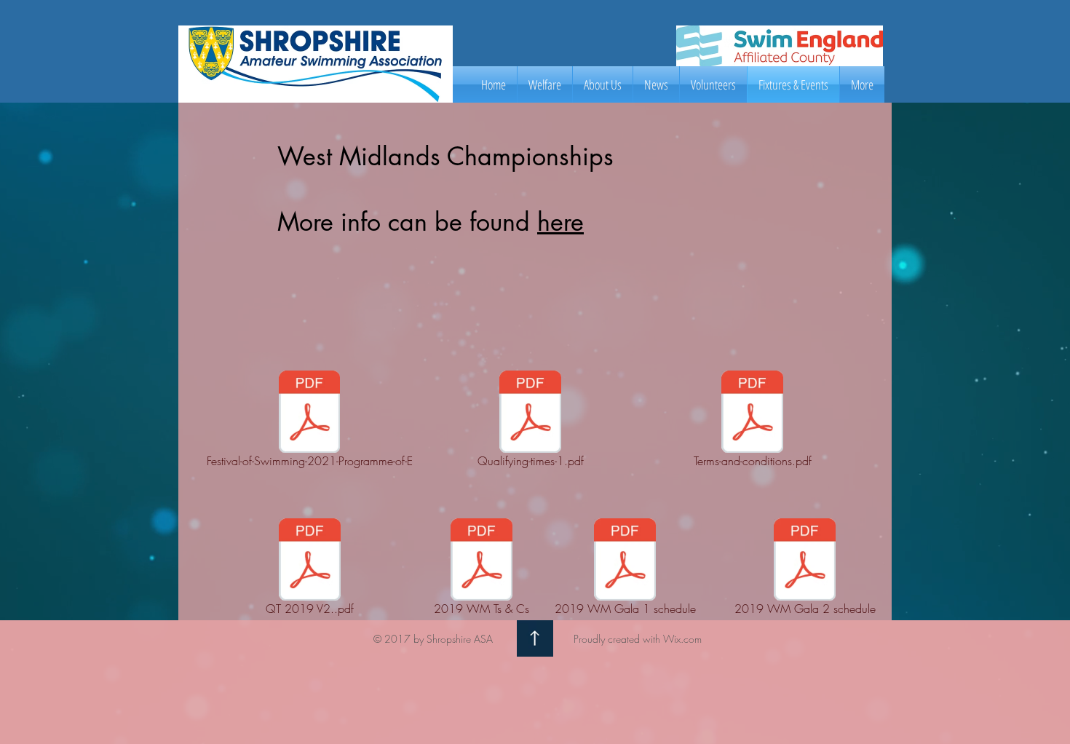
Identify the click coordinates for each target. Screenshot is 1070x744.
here (560, 221)
